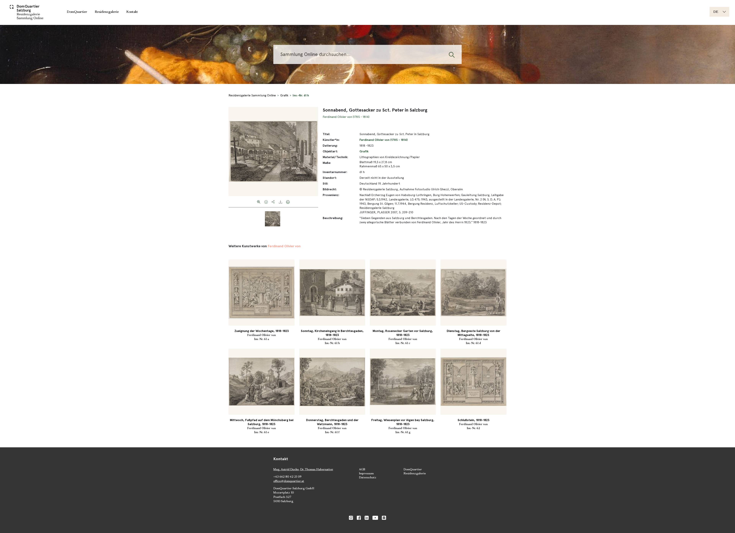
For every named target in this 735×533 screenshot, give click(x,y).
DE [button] (715, 11)
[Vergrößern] (259, 201)
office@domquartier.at (288, 481)
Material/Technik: (335, 157)
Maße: (327, 163)
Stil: (325, 183)
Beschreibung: (333, 218)
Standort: (330, 178)
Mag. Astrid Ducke (286, 469)
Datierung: (330, 145)
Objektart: (330, 151)
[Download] (280, 201)
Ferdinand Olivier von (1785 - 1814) (346, 117)
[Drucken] (288, 201)
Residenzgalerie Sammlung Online (252, 95)
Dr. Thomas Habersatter (316, 469)
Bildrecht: (330, 189)
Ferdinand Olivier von (284, 246)
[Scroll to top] (726, 524)
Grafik (284, 95)
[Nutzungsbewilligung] (266, 201)
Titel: (326, 134)
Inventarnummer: (335, 172)
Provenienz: (331, 195)
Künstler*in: (331, 140)
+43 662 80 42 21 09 (287, 477)
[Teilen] (273, 201)
